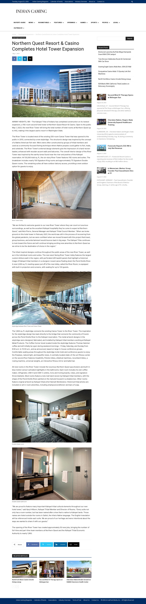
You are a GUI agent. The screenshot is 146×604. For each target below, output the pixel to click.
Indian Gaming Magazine (40, 2)
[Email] (30, 58)
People (105, 22)
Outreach (18, 28)
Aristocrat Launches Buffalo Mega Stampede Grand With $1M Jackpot (114, 53)
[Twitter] (19, 58)
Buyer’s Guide (19, 22)
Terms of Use (77, 600)
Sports (94, 22)
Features (58, 22)
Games (83, 22)
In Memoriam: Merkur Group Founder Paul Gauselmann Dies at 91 (120, 170)
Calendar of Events (57, 2)
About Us (92, 2)
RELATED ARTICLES (20, 556)
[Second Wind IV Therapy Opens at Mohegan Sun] (51, 569)
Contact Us (100, 2)
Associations (69, 2)
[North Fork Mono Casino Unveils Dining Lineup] (24, 569)
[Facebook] (14, 58)
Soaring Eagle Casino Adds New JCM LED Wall (114, 67)
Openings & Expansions (26, 34)
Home (14, 34)
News (31, 22)
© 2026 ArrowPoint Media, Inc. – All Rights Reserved (117, 600)
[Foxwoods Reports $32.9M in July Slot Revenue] (101, 148)
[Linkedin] (25, 58)
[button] (132, 1)
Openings (71, 22)
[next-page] (17, 586)
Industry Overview (81, 2)
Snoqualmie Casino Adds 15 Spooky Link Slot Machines (114, 72)
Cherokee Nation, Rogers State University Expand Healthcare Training (120, 122)
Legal (115, 22)
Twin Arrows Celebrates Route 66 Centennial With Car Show (114, 60)
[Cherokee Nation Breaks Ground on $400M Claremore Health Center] (79, 569)
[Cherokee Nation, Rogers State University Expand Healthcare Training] (101, 122)
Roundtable (43, 22)
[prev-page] (13, 586)
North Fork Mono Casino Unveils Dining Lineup (114, 79)
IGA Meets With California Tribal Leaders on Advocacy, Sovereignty (113, 85)
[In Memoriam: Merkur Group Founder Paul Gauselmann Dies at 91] (101, 170)
